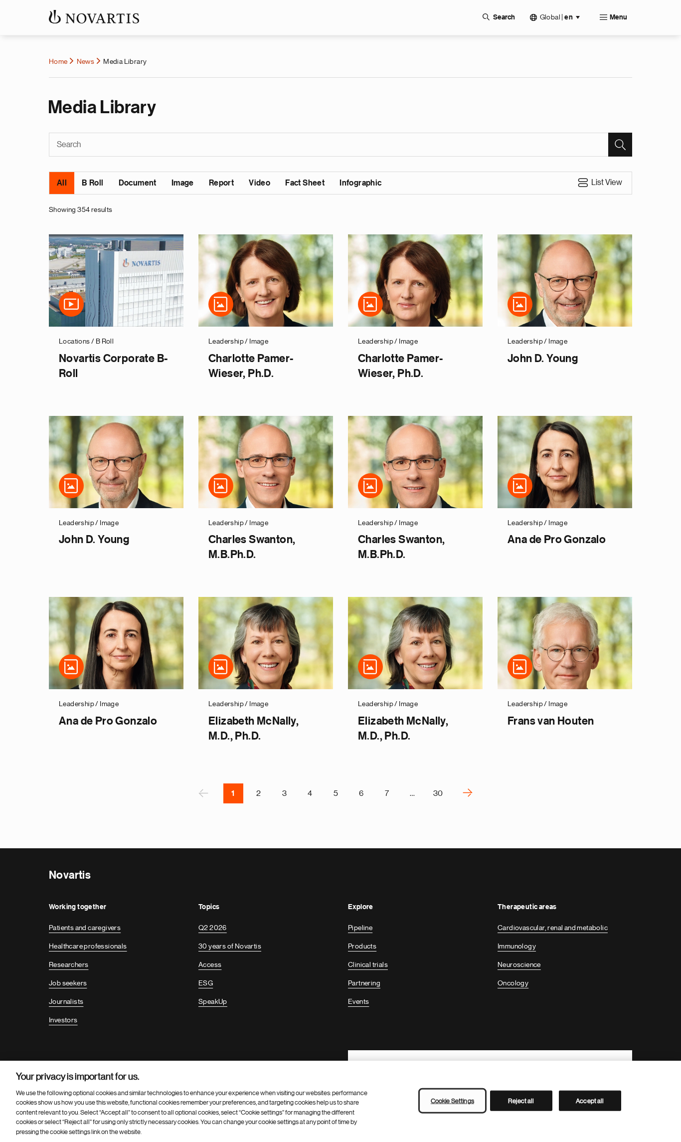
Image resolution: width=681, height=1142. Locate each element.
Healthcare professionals (88, 946)
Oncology (513, 982)
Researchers (68, 964)
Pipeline (360, 927)
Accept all (590, 1100)
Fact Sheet (305, 183)
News (86, 61)
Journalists (66, 1001)
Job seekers (68, 982)
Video (259, 183)
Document (138, 183)
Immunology (517, 946)
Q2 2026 (212, 927)
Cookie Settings (452, 1100)
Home (58, 61)
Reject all (521, 1100)
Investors (63, 1019)
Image (182, 183)
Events (358, 1001)
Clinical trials (368, 964)
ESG (205, 982)
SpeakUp (212, 1001)
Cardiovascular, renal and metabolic (553, 927)
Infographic (360, 183)
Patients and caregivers (85, 927)
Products (362, 946)
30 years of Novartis (229, 946)
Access (209, 964)
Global (556, 17)
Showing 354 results (81, 209)
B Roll (92, 183)
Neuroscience (519, 964)
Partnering (364, 982)
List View (606, 183)
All (62, 183)
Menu (618, 17)
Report (221, 183)
